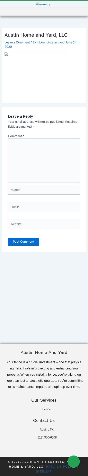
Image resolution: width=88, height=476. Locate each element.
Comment (16, 136)
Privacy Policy (61, 466)
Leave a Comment (17, 42)
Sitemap (44, 471)
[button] (74, 12)
